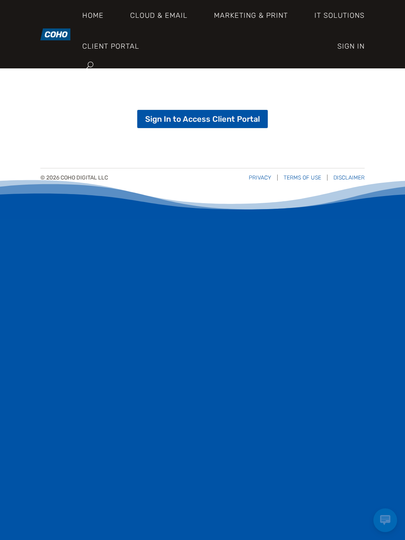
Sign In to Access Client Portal (202, 119)
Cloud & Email (158, 15)
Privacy (260, 177)
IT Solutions (339, 15)
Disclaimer (349, 177)
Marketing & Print (251, 15)
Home (93, 15)
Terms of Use (302, 177)
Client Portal (110, 46)
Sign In (351, 46)
